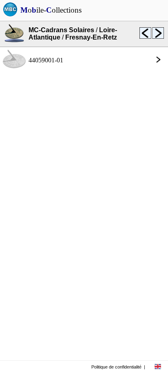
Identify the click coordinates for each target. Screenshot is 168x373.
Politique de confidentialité (116, 366)
